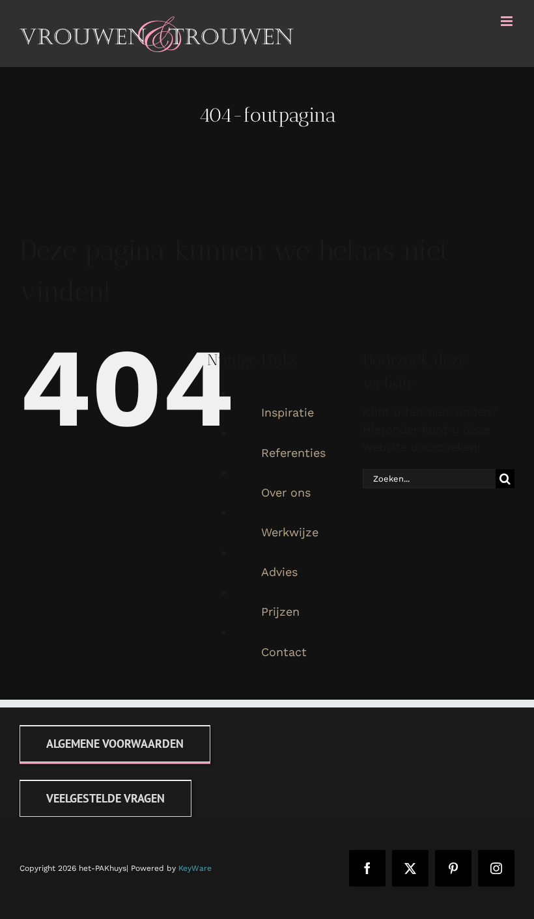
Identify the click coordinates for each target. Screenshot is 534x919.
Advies (279, 572)
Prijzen (280, 611)
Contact (284, 652)
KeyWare (195, 868)
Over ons (286, 492)
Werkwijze (289, 532)
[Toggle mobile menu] (507, 21)
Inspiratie (287, 412)
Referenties (293, 453)
